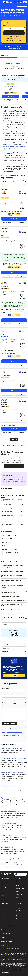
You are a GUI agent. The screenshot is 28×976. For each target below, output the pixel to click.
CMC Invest (4, 404)
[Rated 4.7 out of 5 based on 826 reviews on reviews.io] (9, 46)
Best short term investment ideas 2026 (12, 772)
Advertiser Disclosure (18, 969)
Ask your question (9, 723)
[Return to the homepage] (7, 2)
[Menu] (2, 2)
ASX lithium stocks (6, 835)
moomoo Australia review (8, 823)
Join (25, 2)
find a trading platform (21, 113)
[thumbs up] (11, 634)
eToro (2, 334)
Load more (14, 439)
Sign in (14, 703)
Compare (21, 222)
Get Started (14, 33)
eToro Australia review (7, 847)
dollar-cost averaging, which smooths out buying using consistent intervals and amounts (14, 148)
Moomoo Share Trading (10, 86)
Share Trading (6, 6)
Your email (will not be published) (10, 694)
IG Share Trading (5, 375)
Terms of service (5, 929)
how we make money (21, 970)
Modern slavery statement (7, 941)
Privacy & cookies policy (6, 933)
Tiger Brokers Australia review (10, 798)
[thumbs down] (16, 634)
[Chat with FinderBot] (18, 2)
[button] (14, 644)
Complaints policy (5, 937)
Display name (5, 688)
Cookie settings (4, 945)
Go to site (10, 96)
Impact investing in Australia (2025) (11, 748)
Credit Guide (10, 969)
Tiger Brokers (4, 286)
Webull (3, 235)
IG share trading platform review (10, 859)
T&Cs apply (10, 215)
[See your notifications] (21, 2)
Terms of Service (13, 735)
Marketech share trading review (10, 811)
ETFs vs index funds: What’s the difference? (14, 758)
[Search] (15, 2)
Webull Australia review (8, 786)
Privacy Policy (5, 735)
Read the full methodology (14, 466)
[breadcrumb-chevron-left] (2, 6)
